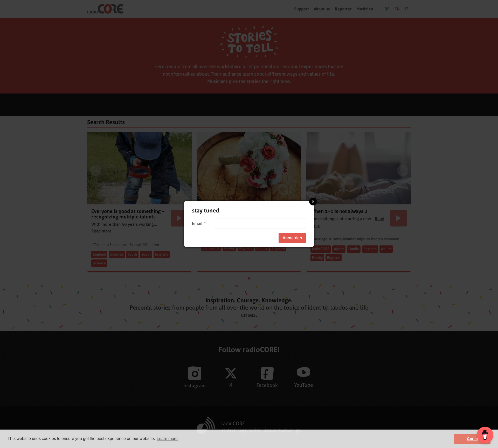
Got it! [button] (472, 439)
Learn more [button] (167, 438)
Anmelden (292, 237)
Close (313, 201)
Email (199, 223)
